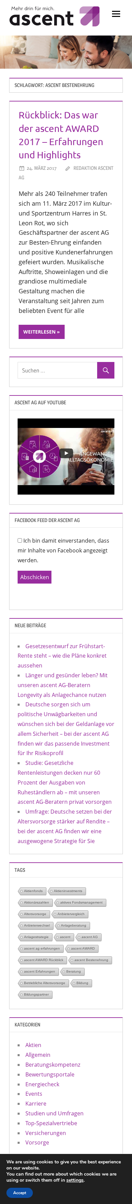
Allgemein (37, 1055)
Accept (19, 1193)
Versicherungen (45, 1133)
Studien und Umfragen (54, 1113)
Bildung (82, 983)
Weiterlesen (39, 331)
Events (33, 1093)
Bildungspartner (36, 994)
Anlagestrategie (36, 937)
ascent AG (90, 937)
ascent (65, 937)
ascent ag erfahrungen (42, 948)
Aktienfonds (33, 891)
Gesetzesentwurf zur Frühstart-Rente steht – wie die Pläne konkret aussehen (62, 655)
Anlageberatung (73, 925)
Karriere (35, 1103)
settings (75, 1180)
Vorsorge (37, 1142)
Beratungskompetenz (52, 1064)
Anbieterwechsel (37, 925)
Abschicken (34, 577)
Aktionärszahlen (36, 902)
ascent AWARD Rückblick (43, 960)
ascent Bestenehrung (91, 960)
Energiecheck (42, 1084)
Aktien (33, 1045)
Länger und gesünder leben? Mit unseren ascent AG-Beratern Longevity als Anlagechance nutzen (63, 685)
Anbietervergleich (71, 914)
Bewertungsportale (49, 1074)
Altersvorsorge (35, 914)
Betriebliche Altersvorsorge (44, 983)
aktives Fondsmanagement (81, 902)
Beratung (73, 971)
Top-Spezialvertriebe (51, 1123)
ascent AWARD (83, 948)
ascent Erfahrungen (39, 971)
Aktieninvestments (68, 891)
